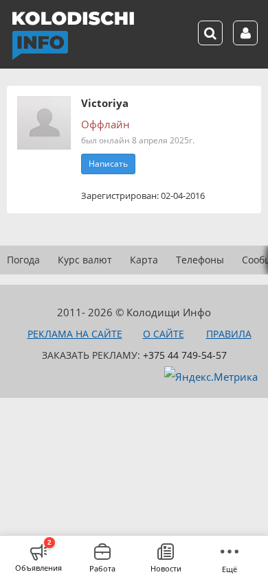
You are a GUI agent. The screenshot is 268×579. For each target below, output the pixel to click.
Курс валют (85, 259)
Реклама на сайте (74, 333)
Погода (23, 259)
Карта (144, 259)
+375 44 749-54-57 (185, 355)
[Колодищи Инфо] (72, 36)
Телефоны (200, 259)
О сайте (163, 333)
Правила (229, 333)
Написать (108, 163)
